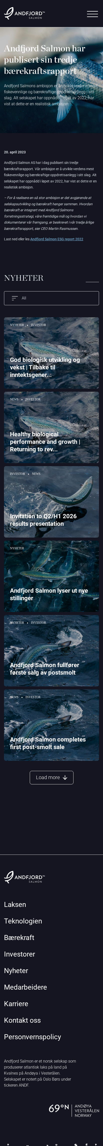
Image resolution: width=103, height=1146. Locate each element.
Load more (48, 777)
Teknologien (23, 921)
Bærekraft (19, 937)
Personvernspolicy (32, 1037)
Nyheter (16, 971)
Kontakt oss (22, 1020)
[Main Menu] (93, 14)
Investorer (19, 954)
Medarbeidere (25, 987)
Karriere (16, 1004)
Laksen (15, 904)
